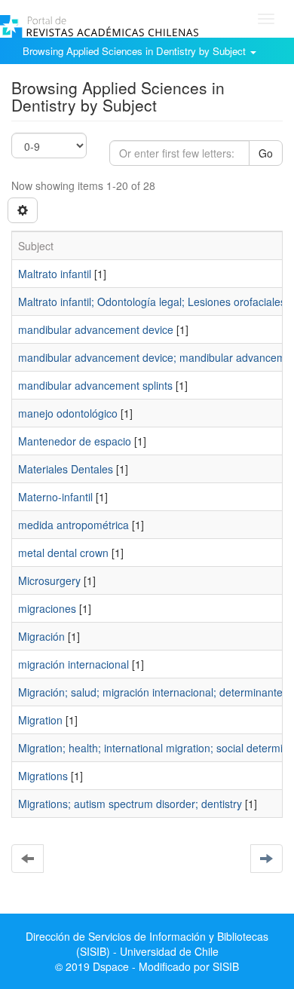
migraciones (47, 608)
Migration (40, 719)
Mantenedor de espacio (74, 441)
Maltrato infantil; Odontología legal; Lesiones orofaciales (152, 301)
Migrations (43, 775)
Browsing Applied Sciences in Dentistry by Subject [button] (136, 51)
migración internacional (73, 664)
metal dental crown (63, 552)
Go (266, 153)
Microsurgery (49, 580)
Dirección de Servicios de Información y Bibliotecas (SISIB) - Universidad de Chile (147, 944)
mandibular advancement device (95, 329)
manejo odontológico (68, 413)
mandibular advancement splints (95, 385)
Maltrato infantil (54, 273)
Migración (41, 636)
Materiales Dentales (65, 468)
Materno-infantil (55, 496)
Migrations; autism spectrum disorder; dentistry (130, 803)
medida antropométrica (73, 524)
